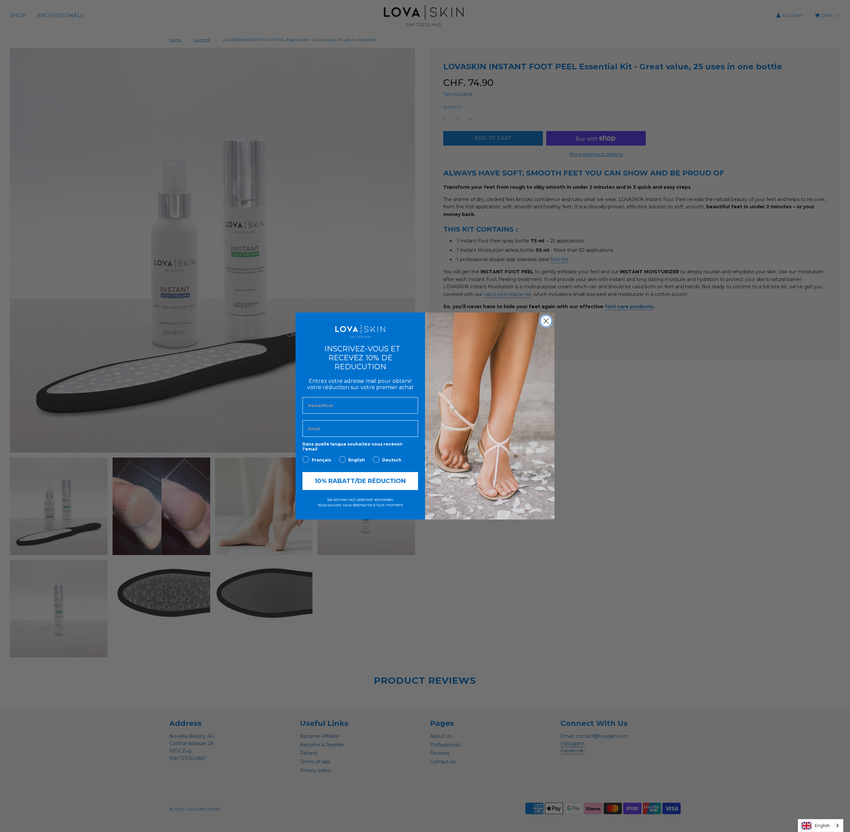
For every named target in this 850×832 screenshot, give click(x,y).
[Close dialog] (546, 321)
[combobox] (820, 825)
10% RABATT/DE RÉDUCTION (360, 481)
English (822, 825)
